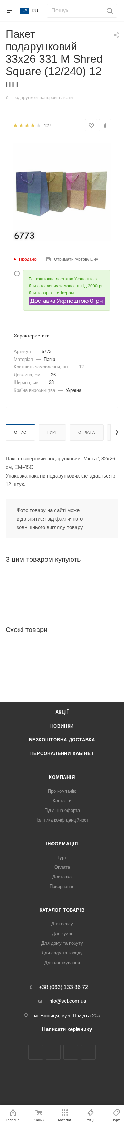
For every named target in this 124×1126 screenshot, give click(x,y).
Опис (20, 432)
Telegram (70, 1052)
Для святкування (62, 962)
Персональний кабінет (62, 753)
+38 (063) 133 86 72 (63, 987)
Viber (88, 1052)
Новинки (62, 726)
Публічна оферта (62, 810)
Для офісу (62, 923)
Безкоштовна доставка (62, 739)
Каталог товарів (62, 910)
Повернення (62, 886)
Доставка (62, 876)
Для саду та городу (62, 952)
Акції (62, 712)
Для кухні (62, 933)
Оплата (86, 432)
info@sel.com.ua (67, 1001)
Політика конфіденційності (62, 820)
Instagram (53, 1052)
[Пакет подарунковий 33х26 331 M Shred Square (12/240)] (62, 191)
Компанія (62, 777)
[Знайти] (108, 11)
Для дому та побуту (62, 943)
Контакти (62, 800)
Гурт (52, 432)
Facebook (35, 1052)
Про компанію (62, 791)
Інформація (62, 843)
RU (35, 10)
